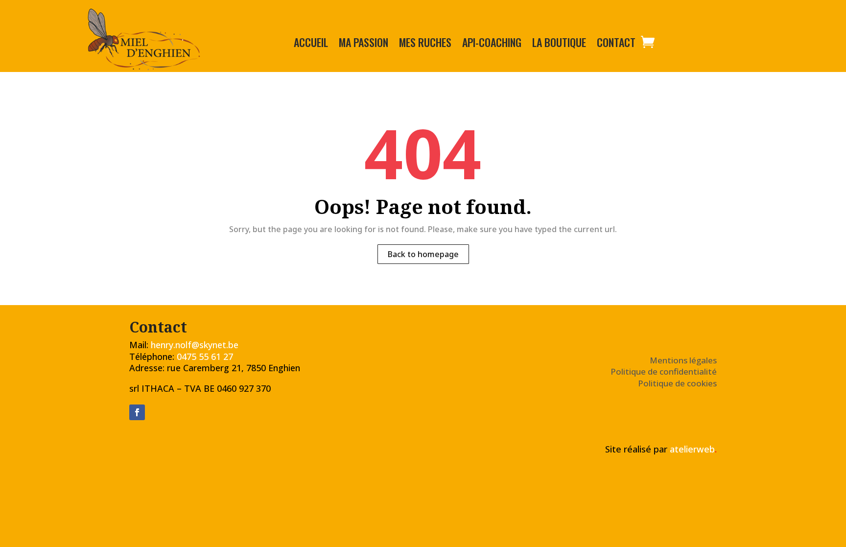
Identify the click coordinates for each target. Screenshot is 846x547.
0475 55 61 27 (205, 356)
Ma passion (363, 44)
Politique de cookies (677, 383)
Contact (616, 44)
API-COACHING (491, 44)
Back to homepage (423, 254)
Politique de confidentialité (664, 371)
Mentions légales (683, 360)
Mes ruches (425, 44)
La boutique (559, 44)
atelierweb (693, 449)
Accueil (311, 44)
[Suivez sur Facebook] (137, 412)
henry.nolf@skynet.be (194, 345)
